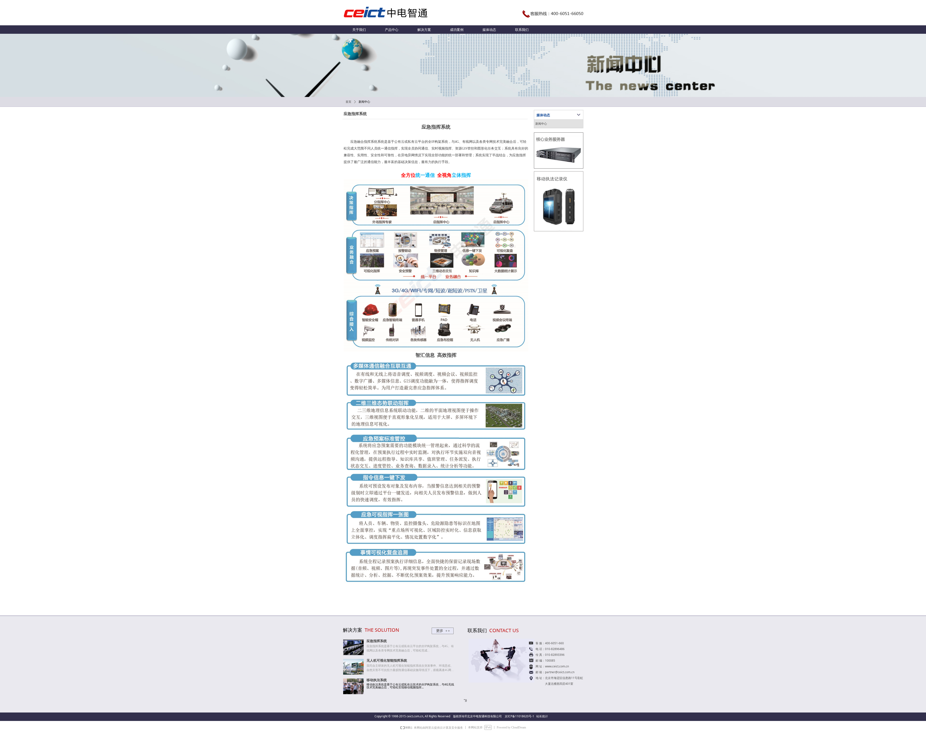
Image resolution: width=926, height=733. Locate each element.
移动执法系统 (377, 680)
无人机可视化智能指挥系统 (387, 660)
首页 (348, 101)
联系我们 (522, 30)
